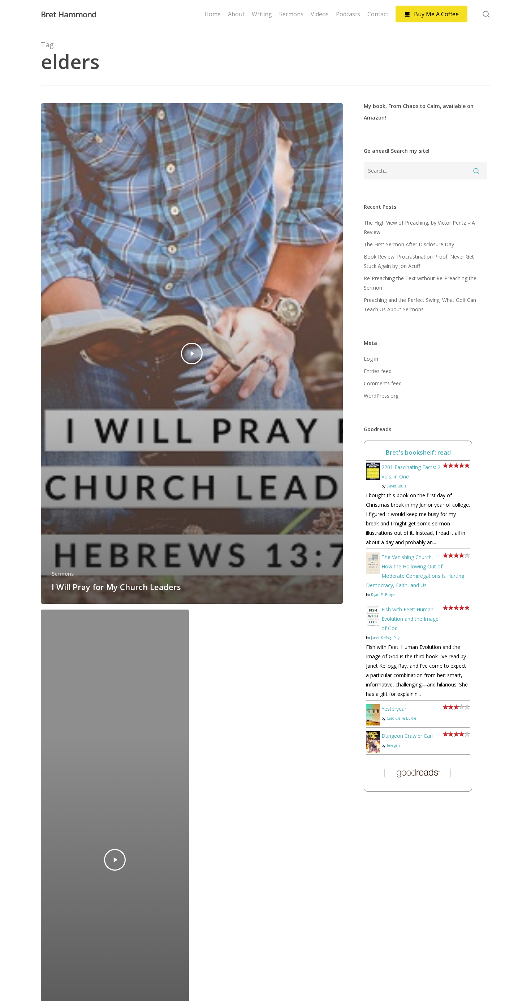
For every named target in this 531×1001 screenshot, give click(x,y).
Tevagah (393, 745)
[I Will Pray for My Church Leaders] (192, 353)
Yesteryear (393, 708)
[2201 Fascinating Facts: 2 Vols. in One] (373, 483)
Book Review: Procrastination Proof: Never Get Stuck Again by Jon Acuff (419, 261)
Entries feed (378, 371)
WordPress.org (381, 395)
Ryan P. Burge (383, 594)
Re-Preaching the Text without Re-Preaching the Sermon (420, 283)
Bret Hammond (68, 14)
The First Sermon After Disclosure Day (409, 244)
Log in (371, 358)
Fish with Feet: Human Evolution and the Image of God (410, 619)
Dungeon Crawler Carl (407, 735)
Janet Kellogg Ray (385, 637)
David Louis (396, 486)
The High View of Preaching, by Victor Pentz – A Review (419, 227)
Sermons (63, 573)
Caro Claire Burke (401, 718)
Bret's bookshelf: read (418, 452)
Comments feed (383, 383)
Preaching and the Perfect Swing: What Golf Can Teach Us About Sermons (420, 304)
